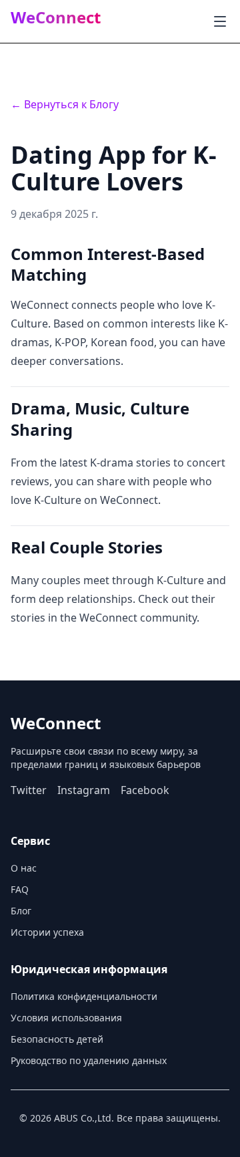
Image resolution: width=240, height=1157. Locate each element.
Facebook (145, 790)
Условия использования (66, 1017)
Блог (21, 910)
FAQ (20, 889)
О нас (24, 868)
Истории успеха (47, 932)
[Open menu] (220, 21)
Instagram (83, 790)
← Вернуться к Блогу (65, 104)
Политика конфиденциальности (84, 996)
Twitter (29, 790)
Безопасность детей (57, 1039)
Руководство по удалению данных (89, 1060)
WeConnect (56, 17)
